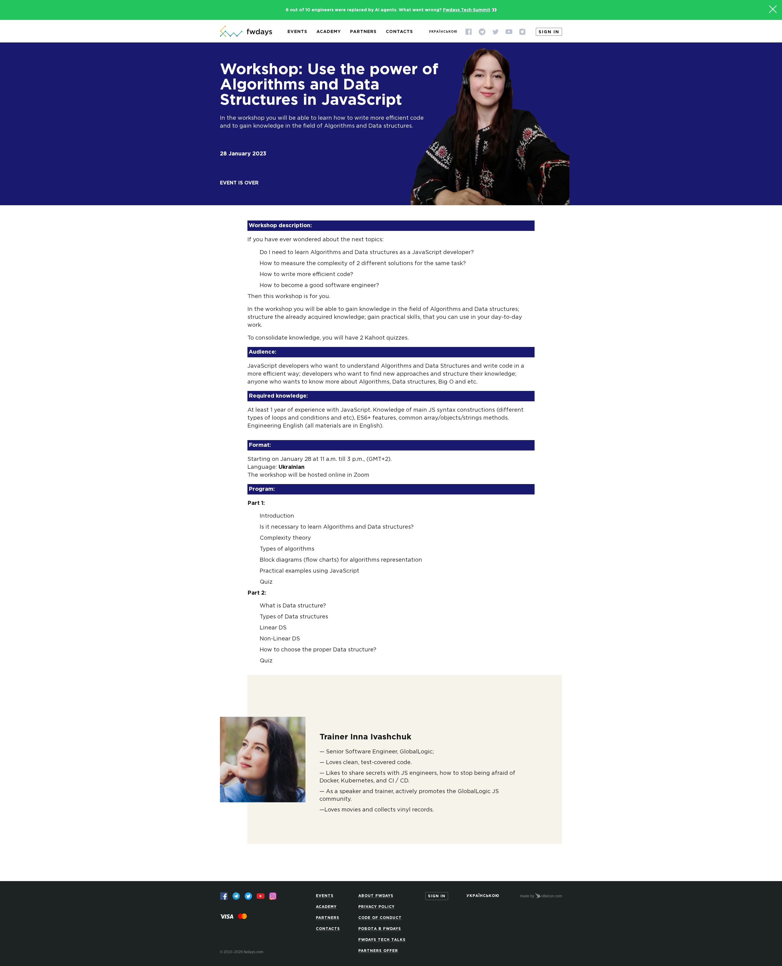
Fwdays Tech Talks (382, 940)
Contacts (399, 32)
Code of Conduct (380, 918)
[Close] (772, 9)
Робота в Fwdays (379, 929)
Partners (363, 32)
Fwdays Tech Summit (466, 10)
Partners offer (378, 951)
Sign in (549, 32)
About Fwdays (375, 896)
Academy (328, 32)
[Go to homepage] (246, 32)
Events (297, 32)
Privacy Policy (376, 907)
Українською (443, 32)
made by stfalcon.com (541, 896)
